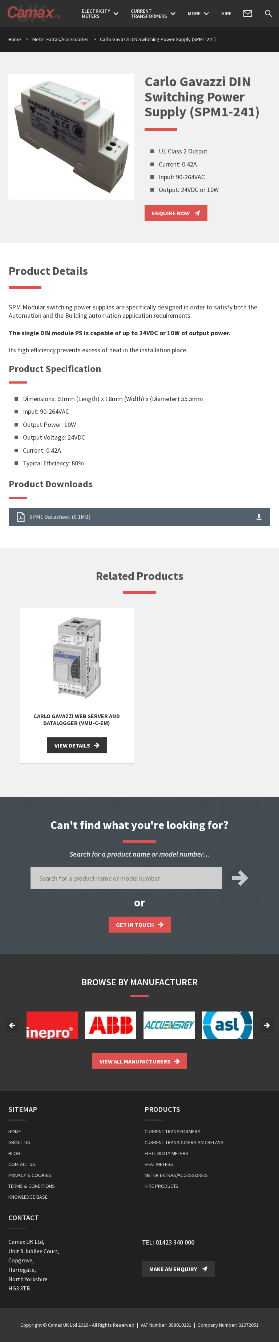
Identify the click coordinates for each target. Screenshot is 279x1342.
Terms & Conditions (31, 1186)
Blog (14, 1153)
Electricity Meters (167, 1153)
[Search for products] (268, 13)
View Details (72, 745)
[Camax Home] (35, 13)
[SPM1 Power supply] (71, 137)
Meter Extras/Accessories (64, 39)
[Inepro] (52, 1025)
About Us (19, 1142)
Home (14, 39)
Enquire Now (171, 213)
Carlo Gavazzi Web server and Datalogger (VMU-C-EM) (76, 719)
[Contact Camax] (248, 13)
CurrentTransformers (149, 13)
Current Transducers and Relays (184, 1142)
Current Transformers (173, 1131)
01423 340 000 (174, 1242)
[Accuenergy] (169, 1025)
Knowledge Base (28, 1197)
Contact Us (21, 1164)
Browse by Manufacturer (139, 982)
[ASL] (227, 1025)
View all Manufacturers (135, 1061)
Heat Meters (159, 1164)
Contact (23, 1217)
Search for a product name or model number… (139, 854)
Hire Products (161, 1186)
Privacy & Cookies (29, 1175)
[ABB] (110, 1025)
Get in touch (135, 924)
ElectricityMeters (96, 13)
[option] (52, 1025)
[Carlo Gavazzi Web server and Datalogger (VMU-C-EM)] (77, 658)
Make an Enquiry (173, 1269)
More (194, 13)
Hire (226, 13)
